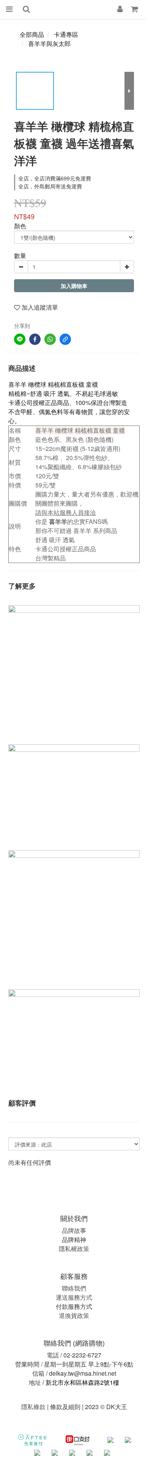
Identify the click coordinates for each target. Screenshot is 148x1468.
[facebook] (35, 339)
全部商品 (32, 34)
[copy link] (65, 339)
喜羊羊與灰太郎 (49, 43)
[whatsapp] (50, 339)
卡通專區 (66, 34)
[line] (19, 339)
